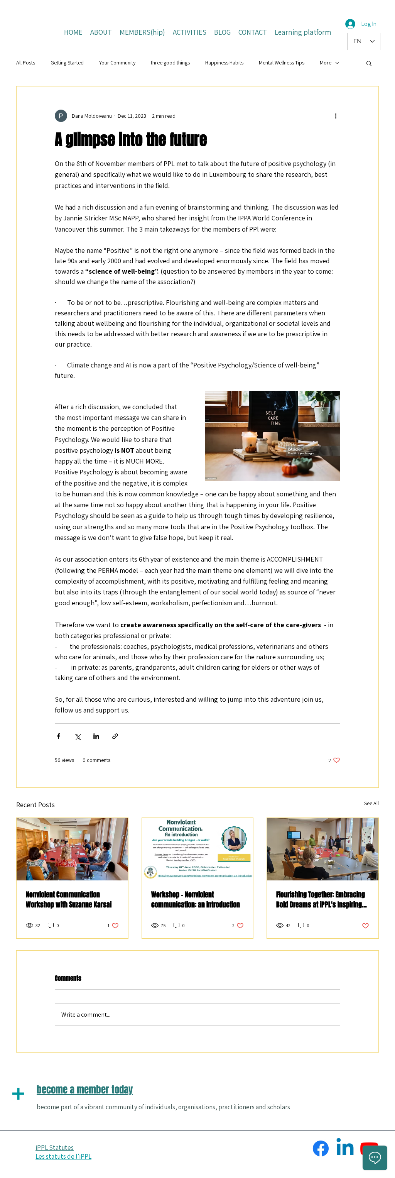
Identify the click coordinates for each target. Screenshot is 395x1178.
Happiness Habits (224, 62)
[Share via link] (115, 736)
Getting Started (67, 62)
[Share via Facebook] (58, 736)
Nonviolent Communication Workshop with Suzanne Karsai (68, 900)
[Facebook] (320, 1148)
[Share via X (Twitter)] (77, 736)
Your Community (117, 62)
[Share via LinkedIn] (96, 736)
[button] (369, 63)
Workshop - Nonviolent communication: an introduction (195, 900)
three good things (170, 62)
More (325, 62)
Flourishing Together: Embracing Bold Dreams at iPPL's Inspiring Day (320, 900)
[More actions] (335, 115)
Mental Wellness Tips (281, 62)
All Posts (25, 62)
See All (371, 803)
